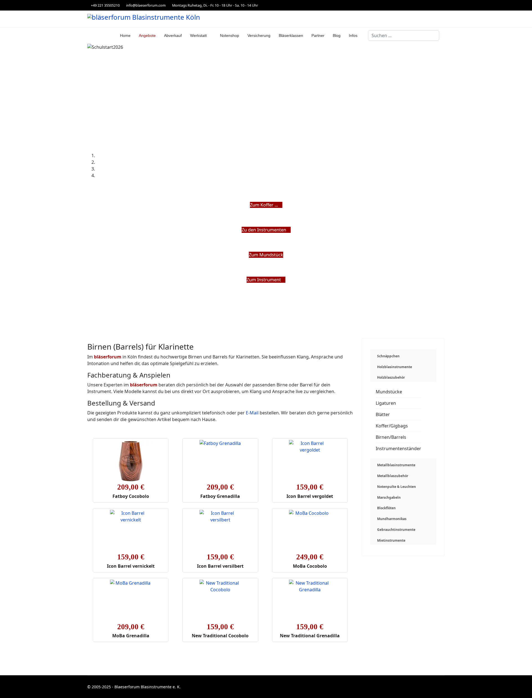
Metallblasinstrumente (396, 465)
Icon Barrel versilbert (220, 566)
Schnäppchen (388, 356)
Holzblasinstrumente (394, 367)
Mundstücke (389, 392)
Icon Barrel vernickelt (131, 566)
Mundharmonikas (391, 518)
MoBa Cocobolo (310, 566)
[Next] (92, 286)
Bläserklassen (291, 35)
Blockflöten (386, 508)
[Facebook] (443, 5)
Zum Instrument (264, 280)
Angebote (147, 35)
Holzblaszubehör (391, 377)
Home (125, 35)
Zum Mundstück (266, 255)
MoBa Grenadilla (130, 636)
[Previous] (89, 286)
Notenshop (229, 35)
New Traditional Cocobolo (220, 636)
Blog (337, 35)
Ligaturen (386, 403)
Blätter (383, 414)
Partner (317, 35)
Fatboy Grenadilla (220, 496)
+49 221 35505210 (105, 5)
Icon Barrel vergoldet (310, 496)
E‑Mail (252, 413)
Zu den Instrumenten (264, 230)
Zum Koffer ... (264, 205)
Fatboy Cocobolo (130, 496)
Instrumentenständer (398, 448)
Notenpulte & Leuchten (396, 486)
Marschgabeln (389, 497)
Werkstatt (198, 35)
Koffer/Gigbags (392, 426)
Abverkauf (173, 35)
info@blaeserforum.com (146, 5)
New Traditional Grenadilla (310, 636)
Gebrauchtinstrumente (396, 529)
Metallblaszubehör (392, 475)
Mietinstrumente (391, 540)
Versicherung (258, 35)
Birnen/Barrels (391, 437)
